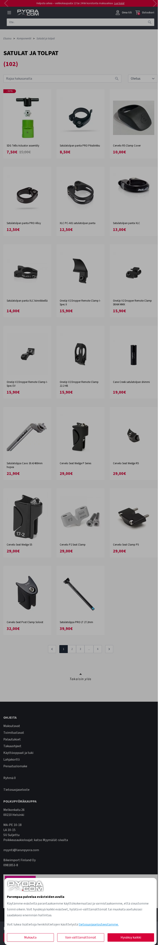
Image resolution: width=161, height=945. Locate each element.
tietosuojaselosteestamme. (99, 924)
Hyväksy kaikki (131, 937)
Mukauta (30, 937)
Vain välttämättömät (80, 937)
